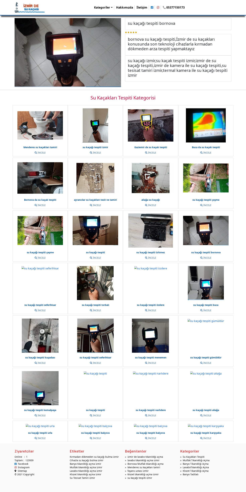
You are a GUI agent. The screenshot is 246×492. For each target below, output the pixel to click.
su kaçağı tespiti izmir (140, 477)
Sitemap (21, 470)
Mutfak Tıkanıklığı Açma (196, 460)
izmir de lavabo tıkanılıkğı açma (145, 456)
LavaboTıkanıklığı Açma (196, 467)
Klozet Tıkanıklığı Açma (196, 470)
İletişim (142, 7)
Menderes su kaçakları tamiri (144, 467)
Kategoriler (102, 7)
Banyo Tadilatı (190, 474)
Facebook (22, 463)
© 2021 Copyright (24, 474)
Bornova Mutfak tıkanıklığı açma (145, 463)
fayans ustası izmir (138, 470)
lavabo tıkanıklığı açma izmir (143, 460)
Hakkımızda (124, 7)
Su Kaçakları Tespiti (193, 456)
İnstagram (23, 467)
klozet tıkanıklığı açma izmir (143, 474)
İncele (41, 152)
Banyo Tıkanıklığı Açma (196, 463)
